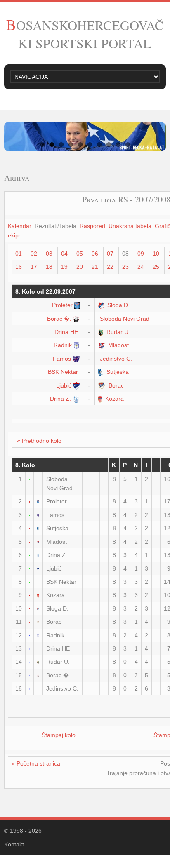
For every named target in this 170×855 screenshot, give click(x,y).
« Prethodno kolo (39, 440)
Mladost (118, 345)
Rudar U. (118, 332)
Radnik (63, 345)
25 (156, 266)
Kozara (114, 398)
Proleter (62, 305)
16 (18, 266)
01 (18, 253)
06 (95, 253)
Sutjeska (117, 372)
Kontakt (14, 844)
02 (34, 253)
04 (64, 253)
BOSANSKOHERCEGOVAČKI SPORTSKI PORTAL (84, 34)
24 (140, 266)
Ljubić (63, 385)
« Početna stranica (36, 763)
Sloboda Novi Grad (124, 318)
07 (110, 253)
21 (95, 266)
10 (156, 253)
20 (79, 266)
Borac (116, 385)
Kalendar (19, 226)
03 (49, 253)
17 (34, 266)
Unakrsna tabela (130, 226)
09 (140, 253)
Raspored (92, 226)
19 (64, 266)
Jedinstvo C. (116, 358)
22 (110, 266)
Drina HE (66, 332)
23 (125, 266)
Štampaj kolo (59, 735)
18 (49, 266)
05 (79, 253)
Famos (62, 358)
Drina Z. (60, 398)
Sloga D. (118, 305)
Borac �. (59, 318)
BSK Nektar (63, 372)
